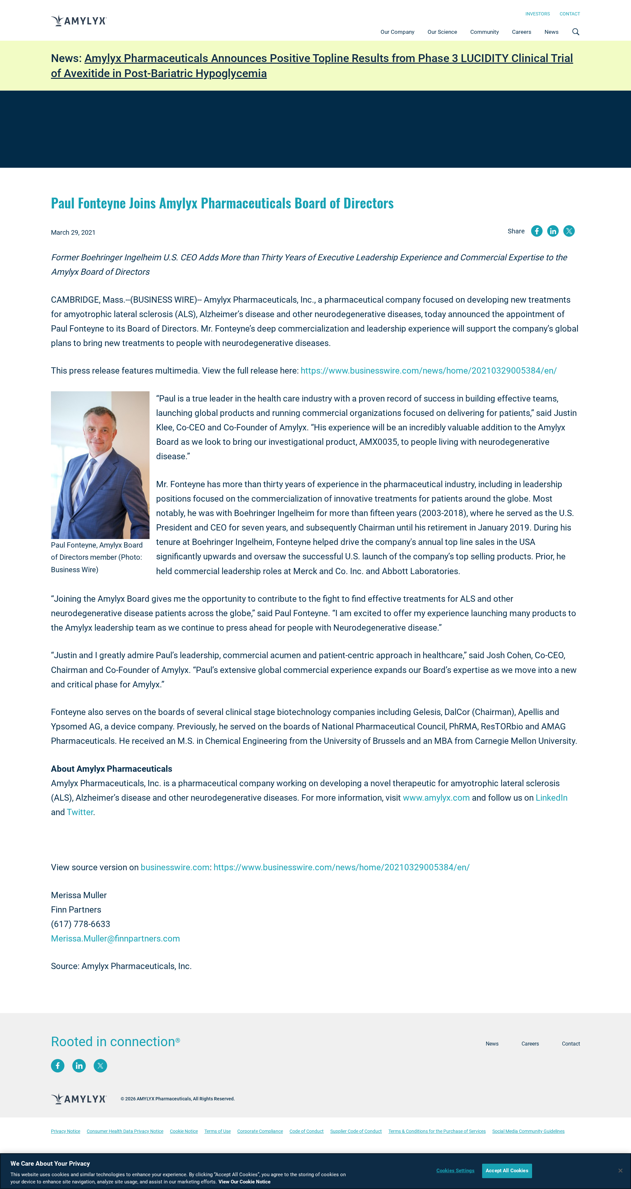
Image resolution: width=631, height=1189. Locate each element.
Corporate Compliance (260, 1131)
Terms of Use (217, 1131)
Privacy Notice (65, 1131)
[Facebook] (57, 1065)
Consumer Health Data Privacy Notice (125, 1131)
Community (484, 32)
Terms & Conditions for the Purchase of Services (437, 1131)
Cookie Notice (184, 1131)
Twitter (80, 812)
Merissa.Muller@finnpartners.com (115, 938)
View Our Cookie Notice (244, 1182)
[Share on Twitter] (569, 231)
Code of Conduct (307, 1131)
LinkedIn (552, 798)
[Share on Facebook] (537, 231)
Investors (538, 13)
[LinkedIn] (79, 1065)
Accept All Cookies (507, 1171)
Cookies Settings (455, 1171)
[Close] (620, 1170)
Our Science (442, 32)
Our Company (397, 32)
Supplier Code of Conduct (356, 1131)
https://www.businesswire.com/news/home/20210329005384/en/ (429, 371)
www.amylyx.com (436, 798)
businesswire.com (175, 867)
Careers (521, 32)
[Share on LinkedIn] (553, 231)
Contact (570, 13)
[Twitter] (100, 1065)
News (552, 32)
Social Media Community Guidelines (528, 1131)
